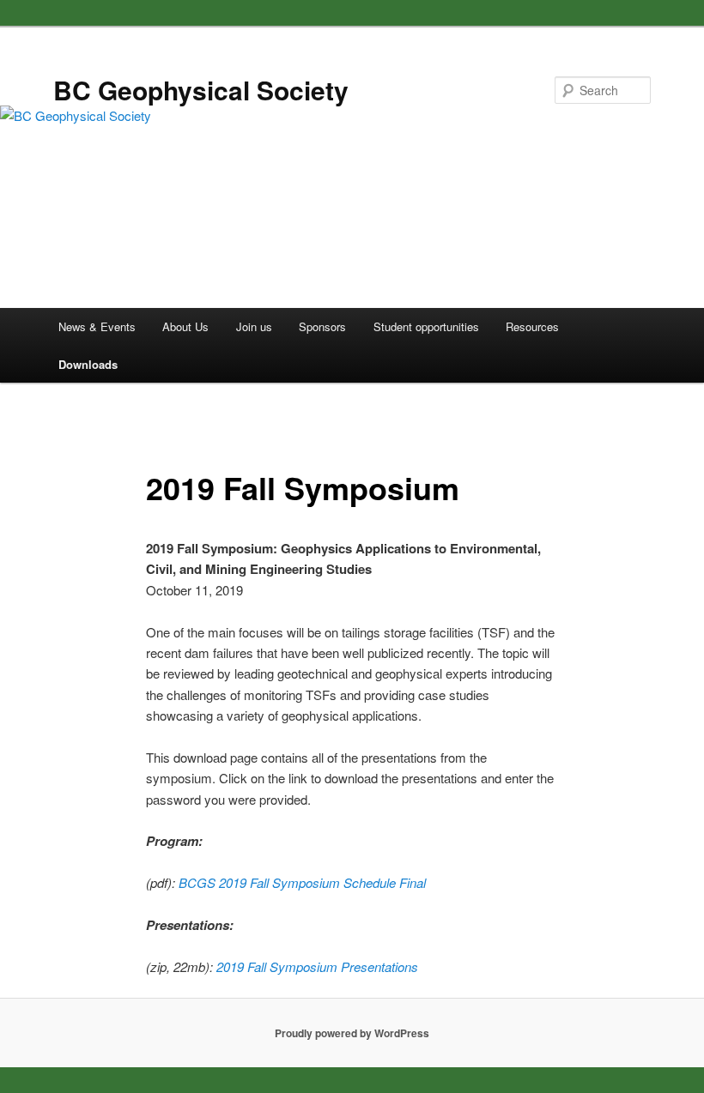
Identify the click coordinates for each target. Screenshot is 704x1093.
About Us (185, 326)
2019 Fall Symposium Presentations (317, 966)
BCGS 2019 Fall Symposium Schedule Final (302, 882)
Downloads (88, 364)
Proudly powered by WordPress (352, 1033)
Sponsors (322, 326)
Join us (254, 326)
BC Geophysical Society (201, 89)
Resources (532, 326)
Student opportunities (426, 326)
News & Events (97, 326)
